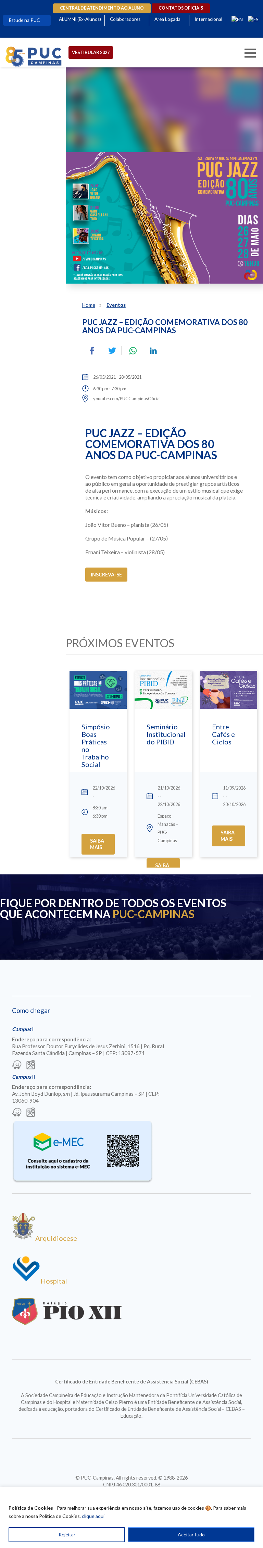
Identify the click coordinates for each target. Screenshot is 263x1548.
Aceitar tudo (191, 1534)
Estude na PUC (24, 20)
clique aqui (93, 1516)
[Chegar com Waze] (17, 1065)
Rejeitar (67, 1534)
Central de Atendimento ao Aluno (102, 8)
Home (88, 305)
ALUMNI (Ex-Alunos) (80, 19)
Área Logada (167, 19)
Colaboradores (125, 19)
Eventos (116, 305)
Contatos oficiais (181, 8)
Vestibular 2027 (91, 52)
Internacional (208, 19)
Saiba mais (97, 844)
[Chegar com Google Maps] (31, 1065)
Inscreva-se (106, 574)
